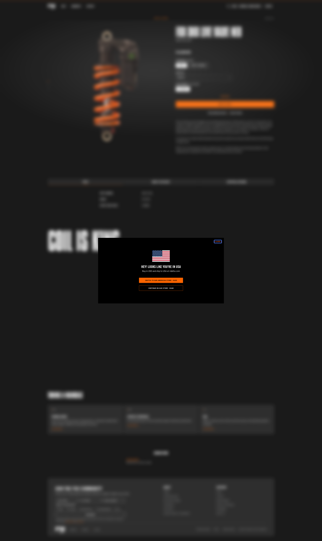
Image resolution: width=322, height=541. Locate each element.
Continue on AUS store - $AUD (161, 288)
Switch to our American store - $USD (161, 280)
